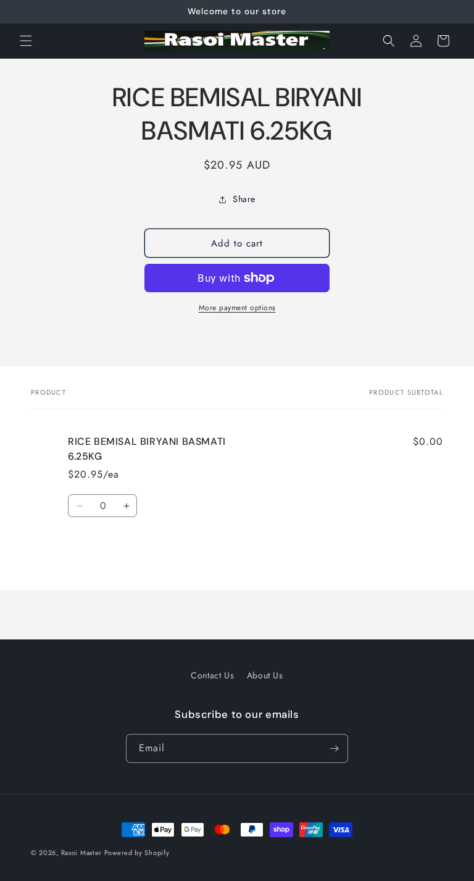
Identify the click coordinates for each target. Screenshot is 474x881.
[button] (26, 40)
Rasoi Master (82, 853)
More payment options (237, 307)
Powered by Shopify (137, 853)
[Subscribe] (333, 748)
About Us (265, 675)
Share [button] (244, 199)
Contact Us (212, 675)
